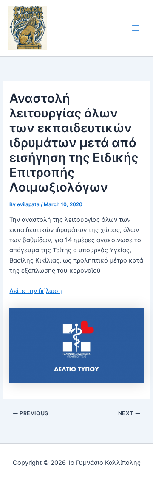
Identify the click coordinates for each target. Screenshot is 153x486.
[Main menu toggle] (135, 28)
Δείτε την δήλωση (35, 291)
